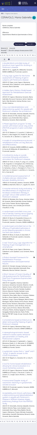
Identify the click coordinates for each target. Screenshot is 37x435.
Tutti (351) (30, 44)
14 (22, 55)
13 (19, 55)
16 (27, 55)
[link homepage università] (23, 3)
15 (25, 55)
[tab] (4, 59)
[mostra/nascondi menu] (35, 3)
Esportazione (19, 44)
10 (12, 55)
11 (14, 55)
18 (32, 55)
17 (30, 55)
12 (17, 55)
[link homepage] (6, 3)
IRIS (2, 13)
